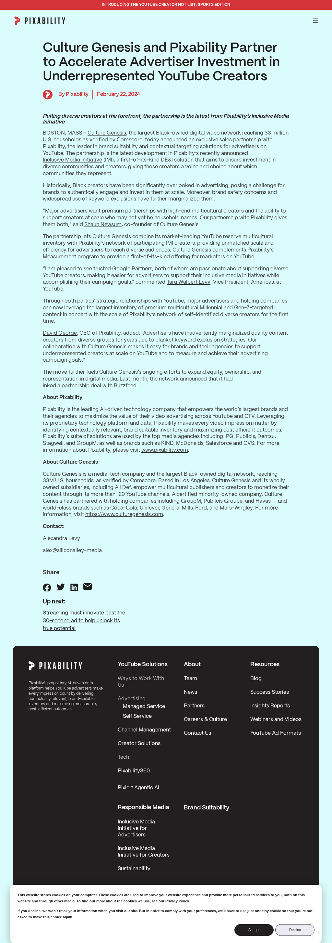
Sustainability (134, 868)
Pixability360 (134, 771)
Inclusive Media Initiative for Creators (144, 852)
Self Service (137, 716)
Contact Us (197, 733)
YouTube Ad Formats (275, 733)
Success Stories (269, 692)
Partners (194, 706)
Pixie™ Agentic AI (138, 787)
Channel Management (144, 730)
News (190, 692)
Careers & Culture (205, 719)
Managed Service (144, 706)
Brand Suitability (206, 808)
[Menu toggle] (315, 20)
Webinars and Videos (276, 719)
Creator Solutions (139, 743)
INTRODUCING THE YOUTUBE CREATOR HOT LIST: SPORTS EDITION (166, 4)
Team (190, 678)
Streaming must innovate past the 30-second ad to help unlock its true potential (84, 621)
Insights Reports (270, 706)
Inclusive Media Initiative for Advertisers (136, 828)
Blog (256, 678)
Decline (295, 930)
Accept (253, 930)
